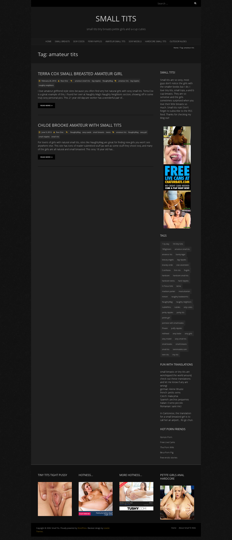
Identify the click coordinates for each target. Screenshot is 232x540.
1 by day (165, 244)
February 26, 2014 (48, 81)
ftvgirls (186, 270)
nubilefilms (166, 307)
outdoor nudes (178, 41)
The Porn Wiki (167, 447)
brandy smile (167, 265)
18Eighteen (166, 249)
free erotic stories (168, 457)
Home (48, 41)
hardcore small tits (155, 41)
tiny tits (175, 354)
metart (165, 296)
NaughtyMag (108, 81)
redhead (165, 333)
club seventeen (182, 265)
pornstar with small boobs (173, 323)
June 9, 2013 (46, 132)
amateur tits (123, 81)
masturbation (184, 291)
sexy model (166, 338)
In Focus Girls (167, 286)
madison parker (168, 291)
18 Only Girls (178, 244)
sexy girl (143, 132)
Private (165, 328)
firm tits (177, 270)
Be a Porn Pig (166, 452)
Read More (45, 105)
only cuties (188, 307)
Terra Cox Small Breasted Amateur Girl (80, 73)
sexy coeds (79, 41)
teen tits (165, 354)
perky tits (180, 312)
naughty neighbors (46, 85)
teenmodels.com (180, 349)
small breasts (62, 41)
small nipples (44, 136)
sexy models (135, 41)
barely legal (180, 254)
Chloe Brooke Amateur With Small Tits (79, 125)
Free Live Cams (167, 442)
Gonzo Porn (166, 437)
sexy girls (188, 333)
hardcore (165, 275)
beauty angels (168, 259)
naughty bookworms (179, 296)
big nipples (96, 81)
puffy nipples (176, 328)
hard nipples (183, 280)
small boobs (167, 344)
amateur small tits (115, 41)
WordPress (82, 528)
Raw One (64, 81)
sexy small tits (180, 338)
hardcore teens (168, 280)
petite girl (166, 317)
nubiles (177, 307)
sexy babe (177, 333)
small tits (55, 136)
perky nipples (95, 41)
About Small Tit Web (187, 528)
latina (178, 286)
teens (108, 132)
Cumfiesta (166, 270)
